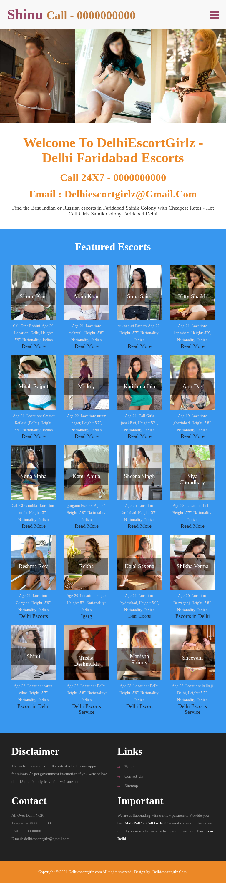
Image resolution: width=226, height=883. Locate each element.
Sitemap (131, 786)
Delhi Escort (139, 706)
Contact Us (133, 776)
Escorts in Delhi (192, 616)
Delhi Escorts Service (86, 709)
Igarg (86, 616)
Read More (34, 346)
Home (129, 767)
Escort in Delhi (33, 706)
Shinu (71, 14)
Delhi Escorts (33, 616)
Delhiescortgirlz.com (169, 872)
